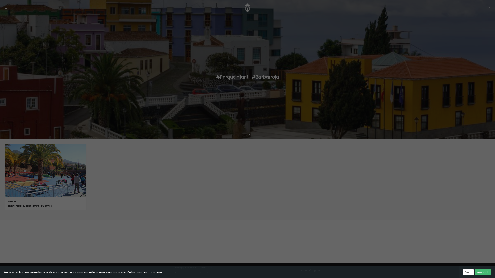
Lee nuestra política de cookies (149, 272)
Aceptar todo (483, 272)
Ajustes (468, 272)
